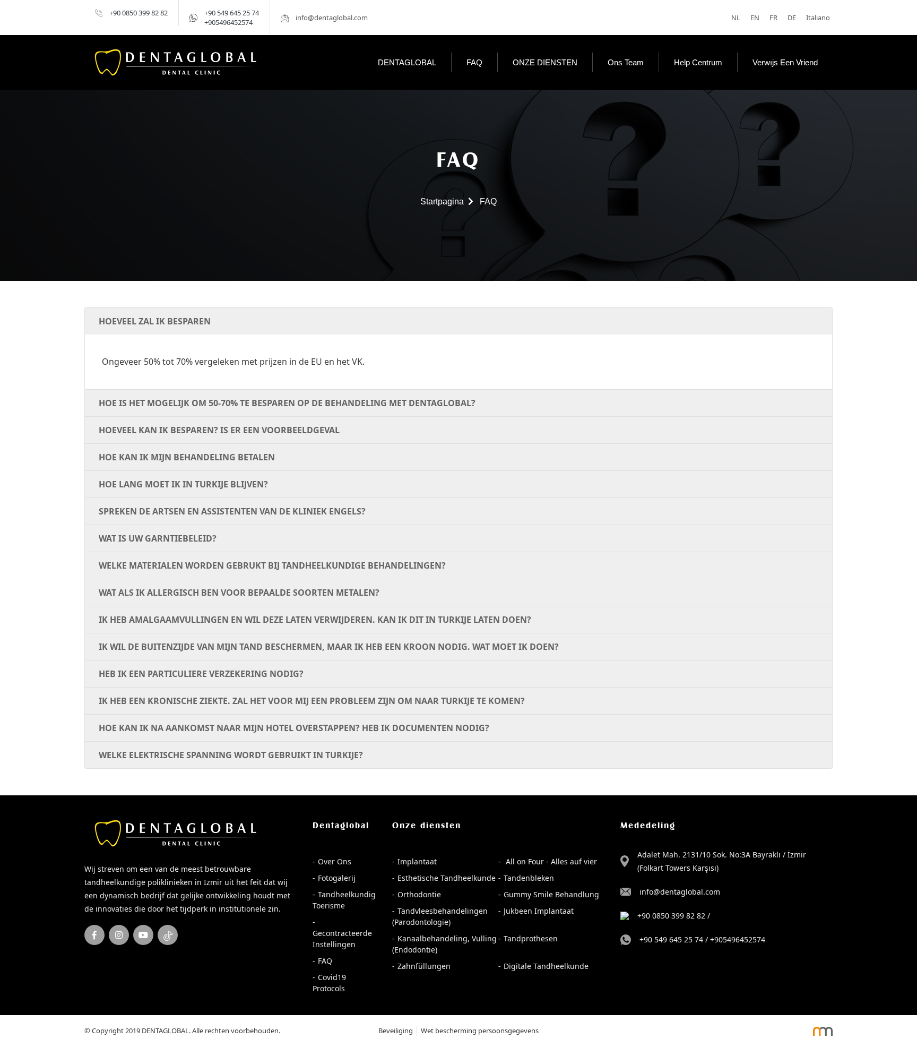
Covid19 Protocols (329, 982)
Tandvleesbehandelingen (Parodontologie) (440, 916)
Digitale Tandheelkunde (546, 966)
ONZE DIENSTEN (545, 62)
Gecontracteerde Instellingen (342, 938)
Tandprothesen (531, 938)
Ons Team (626, 62)
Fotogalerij (337, 878)
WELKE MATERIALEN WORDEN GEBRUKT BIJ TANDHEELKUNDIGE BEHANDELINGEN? (272, 565)
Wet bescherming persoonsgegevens (480, 1030)
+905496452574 (228, 22)
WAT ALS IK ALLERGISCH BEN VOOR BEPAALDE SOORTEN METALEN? (239, 592)
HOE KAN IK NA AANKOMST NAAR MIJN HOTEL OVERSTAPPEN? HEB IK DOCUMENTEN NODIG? (294, 728)
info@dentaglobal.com (679, 892)
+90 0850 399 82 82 (138, 13)
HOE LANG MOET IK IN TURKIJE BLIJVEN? (183, 484)
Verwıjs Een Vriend (785, 62)
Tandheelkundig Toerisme (344, 900)
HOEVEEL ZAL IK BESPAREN (155, 321)
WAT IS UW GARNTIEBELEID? (158, 538)
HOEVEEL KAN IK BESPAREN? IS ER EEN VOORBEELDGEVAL (219, 430)
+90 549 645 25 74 (231, 13)
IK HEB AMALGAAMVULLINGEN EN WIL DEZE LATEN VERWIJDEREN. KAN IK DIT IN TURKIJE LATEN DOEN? (315, 619)
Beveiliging (395, 1030)
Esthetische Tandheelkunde (446, 878)
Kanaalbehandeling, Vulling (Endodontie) (444, 944)
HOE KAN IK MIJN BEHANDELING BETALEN (187, 457)
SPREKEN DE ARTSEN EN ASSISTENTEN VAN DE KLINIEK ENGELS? (232, 511)
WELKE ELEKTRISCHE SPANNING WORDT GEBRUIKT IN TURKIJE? (231, 755)
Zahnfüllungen (424, 966)
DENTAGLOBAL (407, 62)
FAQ (474, 62)
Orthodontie (419, 894)
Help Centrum (698, 62)
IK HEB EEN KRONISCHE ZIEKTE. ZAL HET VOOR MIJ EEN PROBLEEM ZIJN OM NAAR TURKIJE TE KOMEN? (312, 701)
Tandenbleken (529, 878)
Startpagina (442, 201)
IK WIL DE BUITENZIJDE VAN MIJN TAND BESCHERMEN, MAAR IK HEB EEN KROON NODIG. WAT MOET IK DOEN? (329, 647)
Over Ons (334, 861)
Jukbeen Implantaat (539, 911)
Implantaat (417, 861)
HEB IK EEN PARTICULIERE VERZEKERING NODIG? (201, 674)
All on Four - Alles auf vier (550, 861)
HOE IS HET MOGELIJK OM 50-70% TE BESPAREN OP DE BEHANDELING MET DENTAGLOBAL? (287, 403)
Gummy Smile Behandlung (551, 894)
